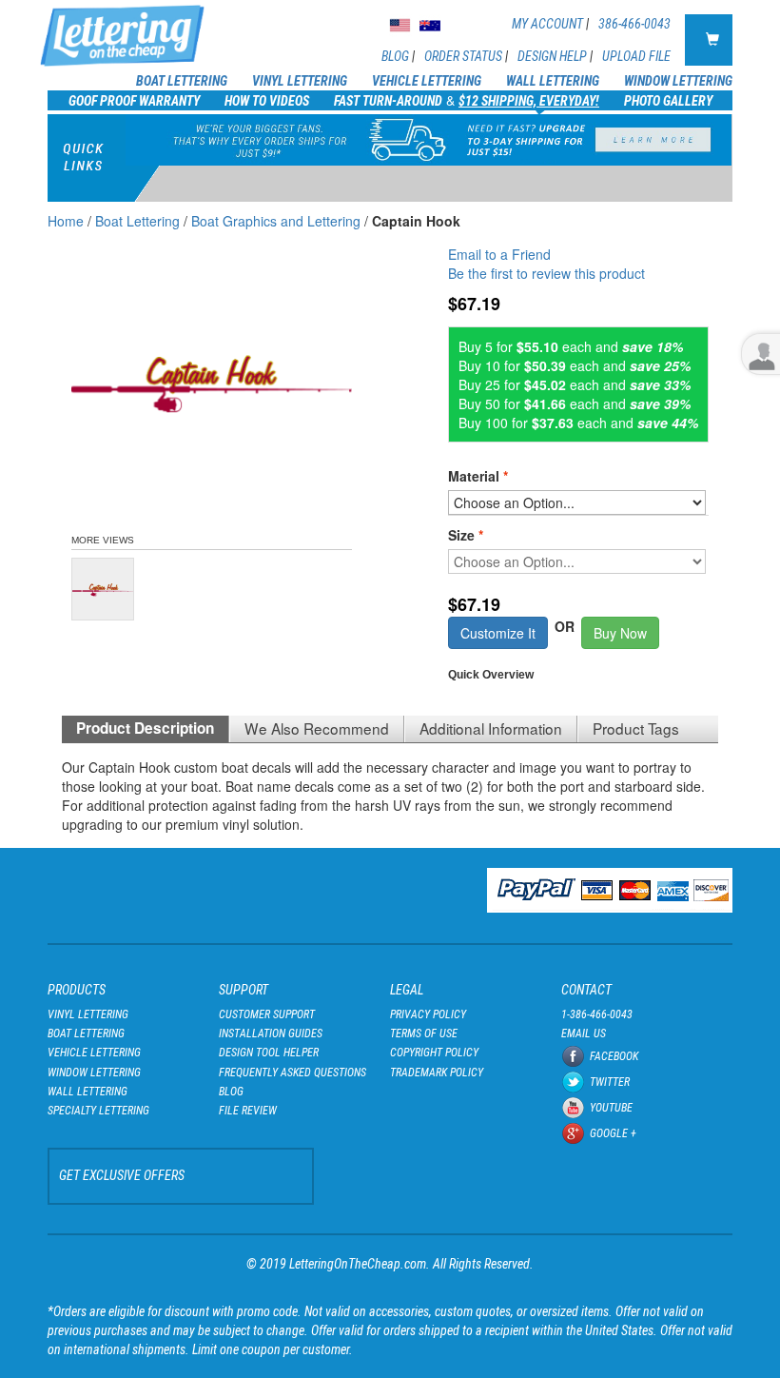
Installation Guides (270, 1033)
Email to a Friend (499, 254)
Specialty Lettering (98, 1110)
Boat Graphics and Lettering (276, 220)
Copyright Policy (434, 1052)
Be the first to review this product (546, 273)
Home (66, 220)
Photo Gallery (668, 100)
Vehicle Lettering (426, 81)
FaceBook (614, 1056)
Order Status (463, 56)
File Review (248, 1110)
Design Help (552, 56)
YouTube (611, 1107)
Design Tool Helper (269, 1052)
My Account (547, 23)
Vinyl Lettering (299, 81)
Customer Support (267, 1014)
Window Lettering (678, 81)
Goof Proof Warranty (134, 100)
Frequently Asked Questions (292, 1072)
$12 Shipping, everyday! (528, 100)
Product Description (145, 728)
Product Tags (636, 728)
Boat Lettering (181, 81)
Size (465, 534)
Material (478, 475)
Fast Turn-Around (388, 100)
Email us (583, 1033)
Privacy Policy (428, 1014)
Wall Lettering (552, 81)
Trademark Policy (436, 1072)
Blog (395, 56)
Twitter (610, 1082)
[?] (454, 493)
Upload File (636, 56)
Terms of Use (424, 1033)
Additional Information (490, 728)
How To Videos (266, 100)
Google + (613, 1133)
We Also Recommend (316, 728)
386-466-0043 (634, 23)
